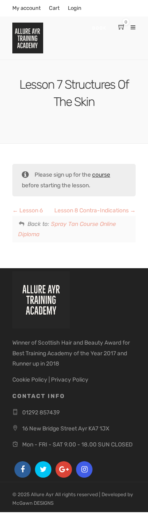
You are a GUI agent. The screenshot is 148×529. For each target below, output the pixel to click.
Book (99, 28)
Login (74, 8)
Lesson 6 (30, 210)
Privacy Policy (69, 379)
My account (26, 8)
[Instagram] (84, 469)
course (101, 174)
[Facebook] (22, 469)
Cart (54, 8)
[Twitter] (43, 469)
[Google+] (64, 469)
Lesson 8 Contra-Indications (92, 210)
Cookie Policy (29, 379)
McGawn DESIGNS (32, 503)
